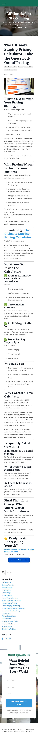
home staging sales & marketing (13, 608)
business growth (8, 585)
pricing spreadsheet (9, 616)
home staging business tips (11, 600)
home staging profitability (25, 67)
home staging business (10, 598)
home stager (6, 593)
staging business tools (11, 70)
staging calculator (8, 624)
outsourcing (6, 613)
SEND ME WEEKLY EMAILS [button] (19, 703)
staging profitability (9, 629)
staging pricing (7, 626)
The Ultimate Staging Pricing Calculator (17, 233)
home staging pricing (10, 67)
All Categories (6, 582)
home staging (7, 595)
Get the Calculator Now (19, 560)
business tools (7, 588)
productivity (6, 619)
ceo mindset (6, 590)
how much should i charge (11, 611)
